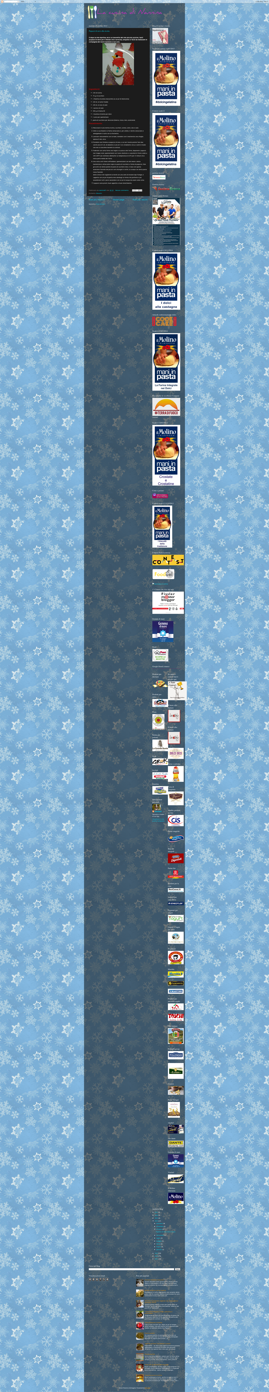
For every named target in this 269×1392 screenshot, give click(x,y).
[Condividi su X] (137, 190)
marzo (158, 1247)
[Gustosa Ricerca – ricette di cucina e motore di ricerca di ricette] (158, 179)
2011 (156, 1259)
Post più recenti (97, 199)
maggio (159, 1241)
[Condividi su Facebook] (139, 190)
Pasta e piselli (150, 1333)
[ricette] (160, 498)
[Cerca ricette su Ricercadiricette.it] (160, 584)
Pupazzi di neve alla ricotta (99, 31)
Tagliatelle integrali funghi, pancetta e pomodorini (158, 1312)
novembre (160, 1226)
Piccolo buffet (150, 1354)
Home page (118, 199)
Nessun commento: (122, 190)
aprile (158, 1244)
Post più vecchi (140, 199)
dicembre (159, 1223)
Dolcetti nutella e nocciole (154, 1280)
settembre (160, 1235)
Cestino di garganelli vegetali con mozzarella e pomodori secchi (161, 1301)
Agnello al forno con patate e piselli (158, 1344)
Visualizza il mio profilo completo (158, 820)
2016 (156, 1215)
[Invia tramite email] (133, 190)
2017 (156, 1212)
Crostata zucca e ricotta (153, 1375)
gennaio (159, 1249)
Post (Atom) (100, 204)
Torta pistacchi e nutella (153, 1323)
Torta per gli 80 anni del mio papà (156, 1365)
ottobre (159, 1229)
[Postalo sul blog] (135, 190)
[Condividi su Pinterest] (141, 190)
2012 (156, 1256)
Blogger (147, 1388)
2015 (156, 1218)
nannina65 (158, 811)
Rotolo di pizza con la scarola (155, 1290)
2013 (156, 1253)
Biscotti (99, 193)
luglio (158, 1238)
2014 (156, 1221)
